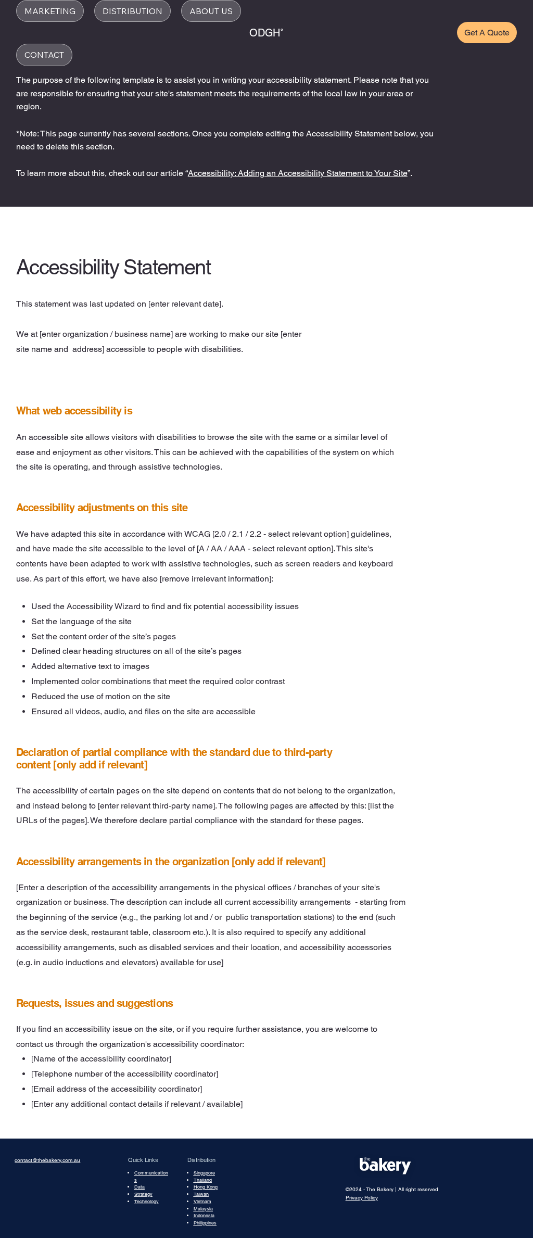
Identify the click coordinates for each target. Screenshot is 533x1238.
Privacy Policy (362, 1197)
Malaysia (203, 1209)
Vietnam (202, 1201)
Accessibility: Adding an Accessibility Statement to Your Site (298, 173)
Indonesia (204, 1215)
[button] (50, 11)
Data (139, 1187)
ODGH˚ (266, 33)
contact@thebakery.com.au (47, 1160)
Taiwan (201, 1194)
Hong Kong (206, 1187)
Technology (146, 1201)
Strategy (143, 1194)
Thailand (203, 1180)
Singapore (204, 1173)
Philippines (205, 1223)
